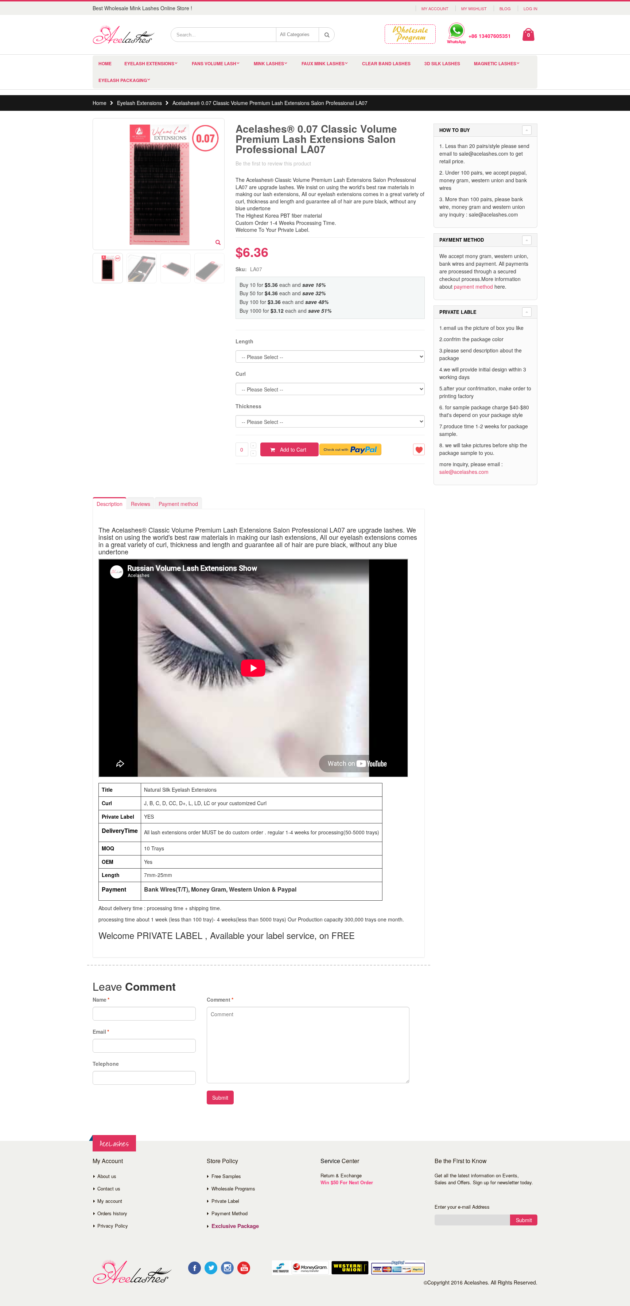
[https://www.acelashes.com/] (132, 1272)
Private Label (225, 1200)
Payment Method (229, 1213)
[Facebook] (194, 1268)
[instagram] (227, 1268)
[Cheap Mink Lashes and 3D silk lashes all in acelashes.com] (124, 34)
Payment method (178, 503)
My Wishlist (474, 8)
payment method (473, 286)
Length (244, 341)
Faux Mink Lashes (323, 63)
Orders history (112, 1213)
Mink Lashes (269, 63)
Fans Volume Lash (214, 63)
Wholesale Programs (233, 1188)
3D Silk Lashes (442, 63)
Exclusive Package (235, 1226)
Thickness (248, 406)
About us (106, 1176)
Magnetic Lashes (495, 63)
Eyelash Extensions (149, 63)
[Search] (327, 35)
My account (109, 1200)
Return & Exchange (341, 1175)
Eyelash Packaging (122, 80)
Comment (218, 999)
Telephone (106, 1063)
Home (99, 102)
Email (99, 1031)
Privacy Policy (112, 1225)
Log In (530, 8)
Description (109, 503)
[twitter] (211, 1268)
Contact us (108, 1188)
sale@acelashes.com (464, 471)
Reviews (140, 503)
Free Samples (226, 1176)
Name (99, 999)
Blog (505, 8)
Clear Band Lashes (386, 63)
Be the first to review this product (273, 163)
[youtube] (243, 1268)
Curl (241, 373)
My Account (434, 8)
